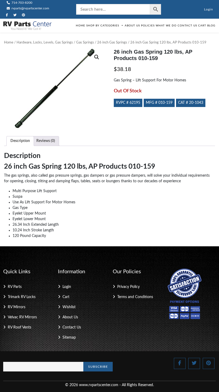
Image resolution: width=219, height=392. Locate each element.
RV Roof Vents (19, 327)
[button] (96, 57)
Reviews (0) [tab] (45, 141)
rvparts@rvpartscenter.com (30, 8)
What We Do (166, 25)
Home (80, 25)
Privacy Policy (128, 287)
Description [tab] (20, 141)
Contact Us (187, 25)
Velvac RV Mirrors (22, 317)
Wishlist (69, 307)
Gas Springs (85, 42)
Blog (211, 25)
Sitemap (69, 337)
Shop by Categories (102, 25)
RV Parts (15, 287)
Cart (202, 25)
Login (208, 9)
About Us (132, 25)
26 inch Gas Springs (112, 42)
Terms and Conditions (135, 297)
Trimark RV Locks (22, 297)
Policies (148, 25)
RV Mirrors (16, 307)
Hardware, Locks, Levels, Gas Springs (45, 42)
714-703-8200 (21, 2)
